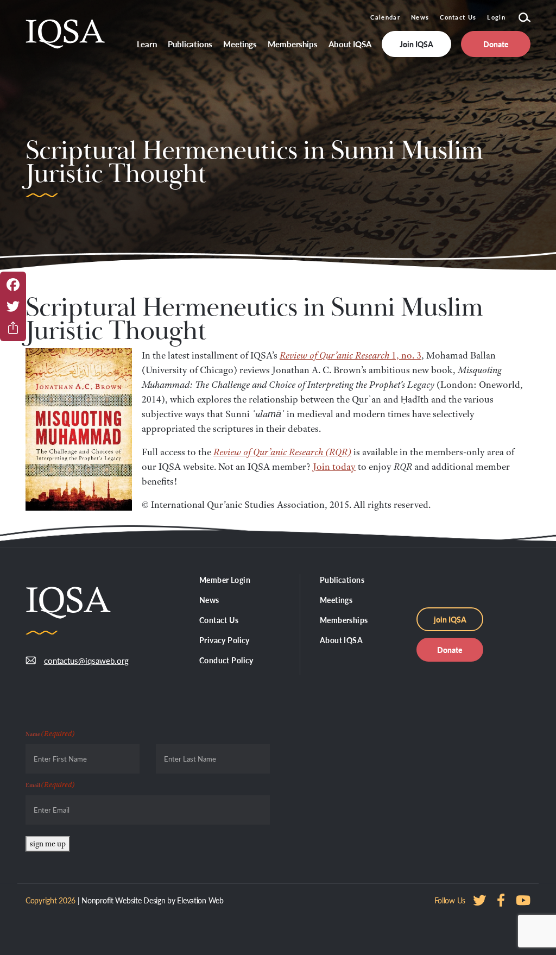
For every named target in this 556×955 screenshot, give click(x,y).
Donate (450, 649)
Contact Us (458, 17)
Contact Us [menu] (218, 619)
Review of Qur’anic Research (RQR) (282, 452)
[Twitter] (13, 306)
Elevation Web (200, 900)
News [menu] (209, 599)
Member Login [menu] (224, 579)
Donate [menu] (496, 44)
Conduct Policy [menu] (226, 660)
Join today (334, 467)
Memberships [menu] (293, 43)
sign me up (48, 844)
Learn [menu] (147, 43)
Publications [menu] (190, 43)
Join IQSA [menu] (416, 44)
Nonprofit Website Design (123, 900)
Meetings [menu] (240, 43)
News (420, 17)
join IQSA (450, 619)
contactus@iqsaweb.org (86, 660)
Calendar (385, 17)
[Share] (13, 328)
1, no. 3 (350, 355)
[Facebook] (13, 285)
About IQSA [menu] (349, 43)
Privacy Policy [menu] (224, 639)
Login (496, 17)
